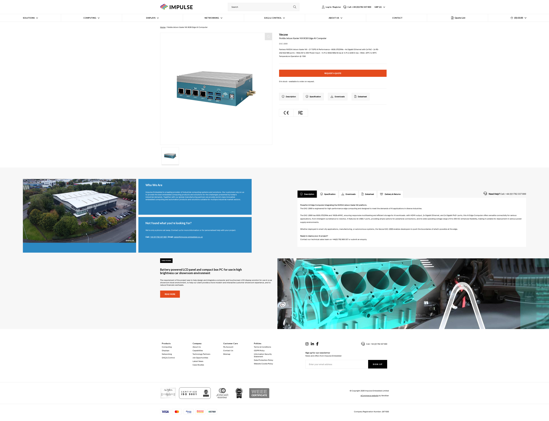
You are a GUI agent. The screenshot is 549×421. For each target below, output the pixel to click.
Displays (150, 18)
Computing (89, 18)
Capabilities (198, 350)
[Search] (294, 7)
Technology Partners (201, 354)
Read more (170, 294)
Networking (212, 18)
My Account (228, 347)
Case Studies (198, 365)
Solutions (29, 18)
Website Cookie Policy (263, 363)
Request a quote (332, 73)
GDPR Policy (259, 350)
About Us (334, 18)
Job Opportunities (200, 357)
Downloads (340, 96)
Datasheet (362, 96)
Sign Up (377, 364)
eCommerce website (369, 395)
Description (291, 96)
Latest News (198, 361)
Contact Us (228, 350)
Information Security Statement (263, 355)
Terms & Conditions (262, 347)
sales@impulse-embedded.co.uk (188, 237)
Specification (315, 96)
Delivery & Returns (393, 194)
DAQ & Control (273, 18)
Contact (397, 18)
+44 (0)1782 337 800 (158, 237)
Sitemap (226, 354)
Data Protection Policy (263, 360)
